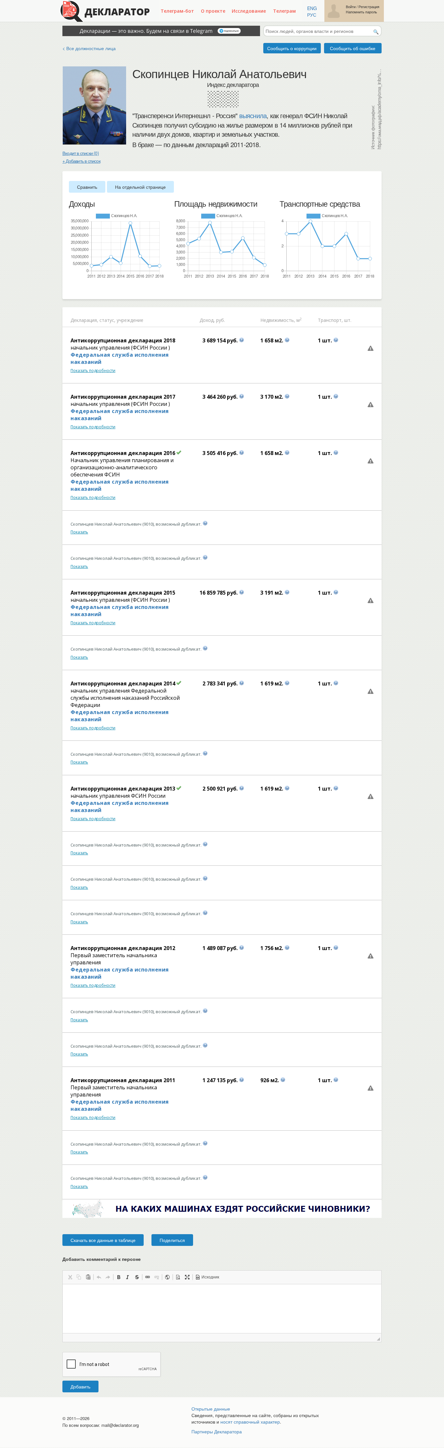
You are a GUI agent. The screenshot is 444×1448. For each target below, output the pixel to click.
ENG (312, 8)
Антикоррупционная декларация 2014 (123, 683)
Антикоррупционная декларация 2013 (123, 788)
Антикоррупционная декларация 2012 (123, 948)
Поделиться (172, 1240)
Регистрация (369, 6)
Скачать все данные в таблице (103, 1240)
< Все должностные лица (89, 48)
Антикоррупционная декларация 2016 (123, 453)
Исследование (249, 11)
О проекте (213, 11)
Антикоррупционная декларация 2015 (123, 592)
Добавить (80, 1386)
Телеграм (284, 11)
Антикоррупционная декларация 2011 (123, 1080)
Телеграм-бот (177, 11)
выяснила (253, 115)
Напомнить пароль (361, 11)
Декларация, (84, 320)
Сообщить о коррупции (292, 48)
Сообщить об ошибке (352, 48)
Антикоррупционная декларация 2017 (123, 396)
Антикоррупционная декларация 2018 (123, 340)
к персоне (129, 1259)
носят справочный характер (250, 1421)
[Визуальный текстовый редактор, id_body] (222, 1308)
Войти (351, 6)
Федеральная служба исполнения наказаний (120, 358)
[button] (69, 1277)
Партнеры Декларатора (216, 1431)
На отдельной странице (140, 187)
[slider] (72, 290)
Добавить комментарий (101, 1259)
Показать (79, 532)
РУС (311, 14)
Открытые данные (210, 1408)
